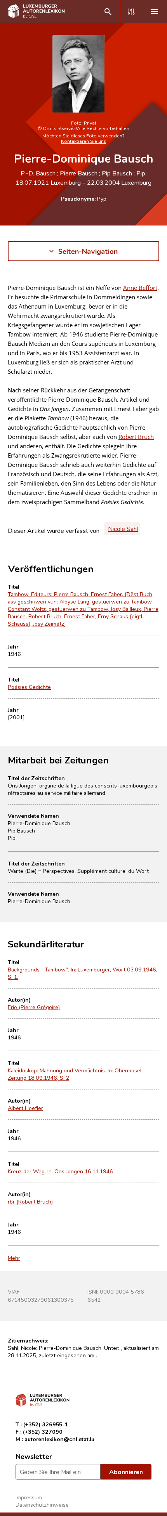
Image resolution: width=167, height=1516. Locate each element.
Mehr (14, 1257)
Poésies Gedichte (29, 686)
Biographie (22, 295)
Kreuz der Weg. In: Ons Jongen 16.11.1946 (60, 1171)
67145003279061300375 (41, 1299)
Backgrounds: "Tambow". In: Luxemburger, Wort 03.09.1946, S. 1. (82, 973)
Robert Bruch (136, 437)
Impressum (29, 1497)
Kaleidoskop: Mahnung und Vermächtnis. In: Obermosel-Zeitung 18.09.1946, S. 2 (76, 1074)
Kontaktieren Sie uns (83, 141)
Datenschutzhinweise (42, 1504)
